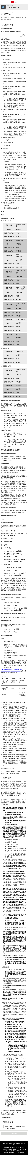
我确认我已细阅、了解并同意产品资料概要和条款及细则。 (15, 1127)
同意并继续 (14, 1133)
